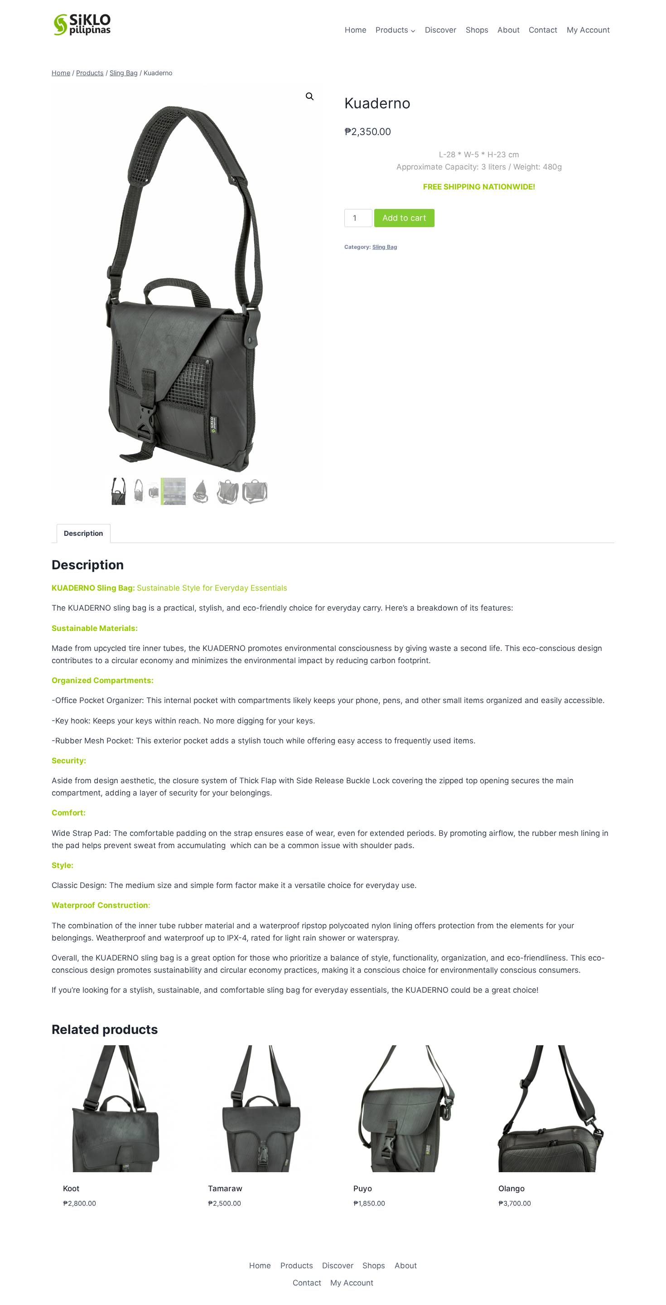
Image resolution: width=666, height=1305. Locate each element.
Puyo (362, 1188)
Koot (71, 1188)
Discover (440, 29)
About (508, 29)
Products (296, 1265)
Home (356, 29)
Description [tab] (83, 533)
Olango (511, 1188)
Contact (543, 29)
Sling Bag (384, 246)
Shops (477, 29)
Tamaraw (225, 1188)
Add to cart (404, 218)
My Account (588, 29)
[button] (310, 96)
